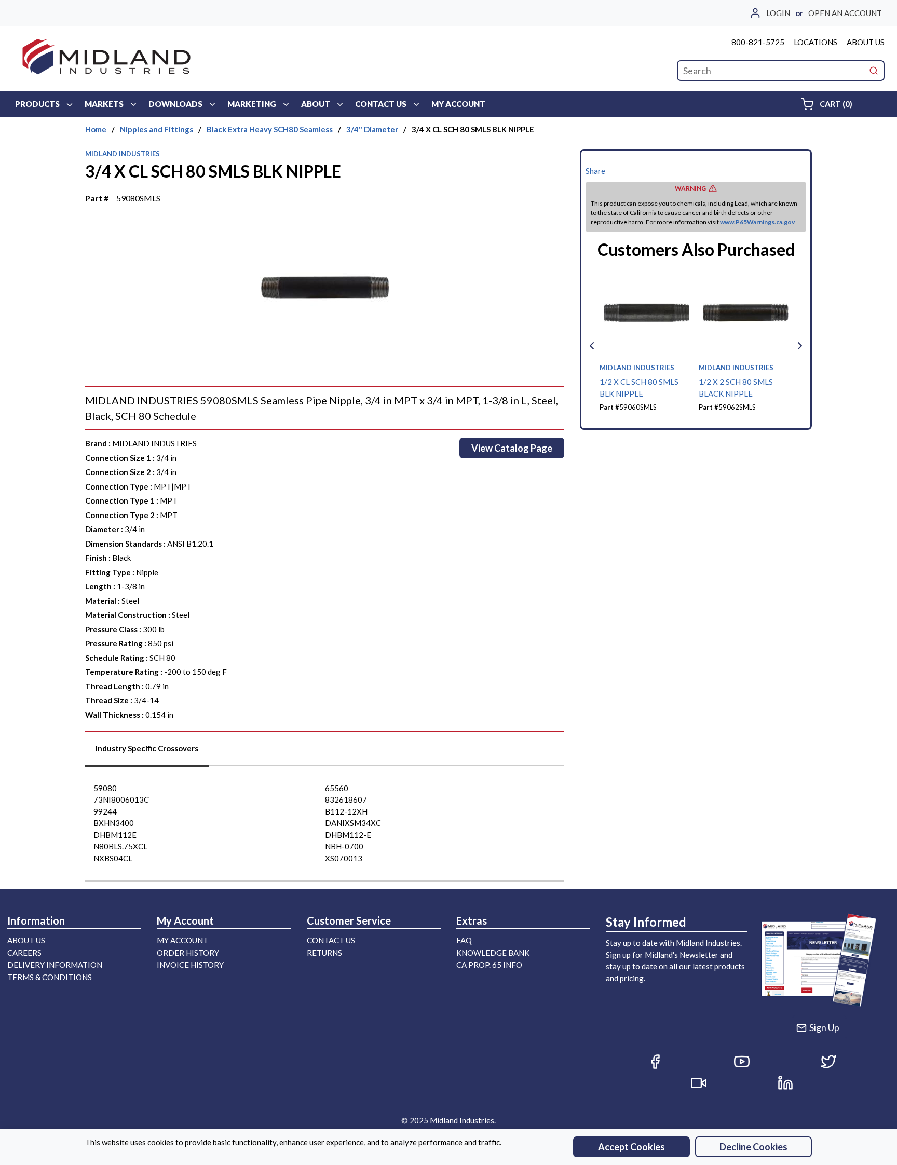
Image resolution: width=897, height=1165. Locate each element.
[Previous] (592, 345)
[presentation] (147, 752)
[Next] (800, 345)
